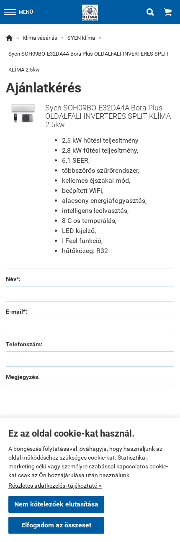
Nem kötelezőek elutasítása (56, 504)
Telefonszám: (24, 344)
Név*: (13, 279)
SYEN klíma (81, 38)
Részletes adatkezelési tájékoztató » (55, 485)
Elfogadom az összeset (56, 525)
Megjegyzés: (23, 376)
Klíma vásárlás (40, 38)
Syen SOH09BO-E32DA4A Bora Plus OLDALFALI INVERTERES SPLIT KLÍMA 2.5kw (88, 62)
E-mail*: (16, 311)
